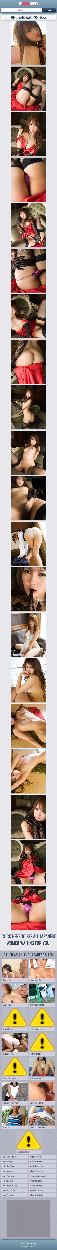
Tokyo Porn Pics (37, 1171)
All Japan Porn (36, 1156)
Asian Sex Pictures (9, 1156)
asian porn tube (8, 1171)
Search (49, 10)
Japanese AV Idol (37, 1185)
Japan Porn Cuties (9, 1190)
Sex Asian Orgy (7, 1180)
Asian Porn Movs (8, 1175)
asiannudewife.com (9, 1185)
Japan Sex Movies (8, 1195)
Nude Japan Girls (37, 1190)
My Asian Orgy (7, 1161)
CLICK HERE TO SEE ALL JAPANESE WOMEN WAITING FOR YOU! (29, 939)
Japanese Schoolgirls (38, 1175)
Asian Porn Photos (37, 1161)
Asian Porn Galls (37, 1195)
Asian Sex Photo (8, 1166)
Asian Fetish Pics (37, 1180)
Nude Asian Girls (37, 1166)
